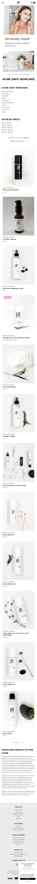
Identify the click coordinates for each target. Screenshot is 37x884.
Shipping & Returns (18, 813)
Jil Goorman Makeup (19, 839)
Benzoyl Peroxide (7, 91)
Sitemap (18, 818)
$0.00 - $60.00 (6, 123)
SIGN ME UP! (28, 878)
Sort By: (12, 141)
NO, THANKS (27, 881)
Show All (26, 137)
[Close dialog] (36, 862)
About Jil (18, 811)
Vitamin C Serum (9, 239)
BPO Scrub (7, 733)
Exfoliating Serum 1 (11, 190)
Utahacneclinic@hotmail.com (18, 854)
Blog (18, 816)
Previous (16, 742)
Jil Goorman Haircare (18, 843)
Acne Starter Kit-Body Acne (14, 485)
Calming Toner (9, 436)
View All (18, 844)
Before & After (18, 809)
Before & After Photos (18, 829)
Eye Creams (5, 93)
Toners (4, 112)
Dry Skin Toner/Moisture (13, 288)
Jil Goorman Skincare (18, 837)
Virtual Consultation (18, 828)
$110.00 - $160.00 (7, 127)
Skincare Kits (6, 107)
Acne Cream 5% (9, 535)
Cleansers (5, 96)
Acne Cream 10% (9, 684)
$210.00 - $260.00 (7, 132)
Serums (4, 105)
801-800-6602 (18, 852)
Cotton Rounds (9, 387)
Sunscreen (5, 109)
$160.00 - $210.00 (7, 130)
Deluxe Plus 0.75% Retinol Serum (16, 337)
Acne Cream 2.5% (9, 584)
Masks (4, 98)
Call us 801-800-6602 (14, 871)
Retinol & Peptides (8, 103)
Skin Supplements (18, 841)
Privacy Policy (19, 815)
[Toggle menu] (2, 2)
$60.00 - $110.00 (7, 125)
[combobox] (21, 871)
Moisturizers (5, 100)
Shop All (18, 826)
